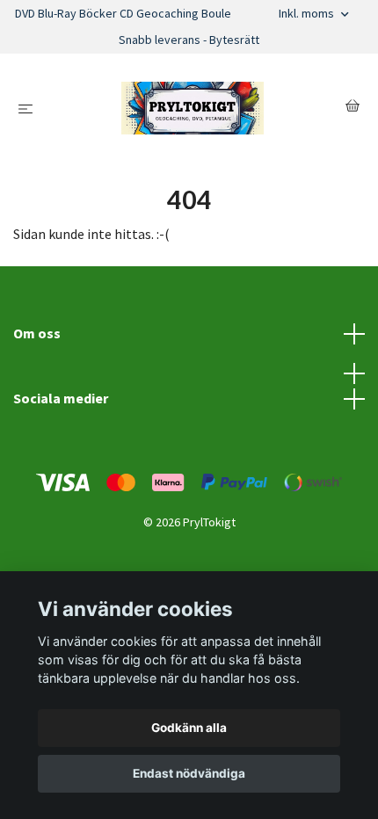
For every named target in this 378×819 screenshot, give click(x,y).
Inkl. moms (308, 13)
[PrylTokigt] (192, 108)
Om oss (37, 333)
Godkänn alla (189, 728)
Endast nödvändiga (189, 773)
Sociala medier (60, 398)
